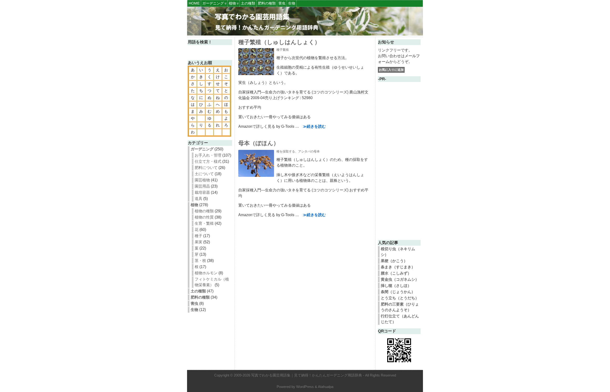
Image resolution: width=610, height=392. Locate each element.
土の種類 (248, 3)
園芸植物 (202, 180)
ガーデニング (213, 3)
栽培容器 (202, 192)
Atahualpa (325, 387)
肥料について (206, 168)
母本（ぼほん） (258, 143)
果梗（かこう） (394, 261)
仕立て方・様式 (208, 161)
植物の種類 (204, 211)
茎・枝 (200, 261)
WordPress (305, 387)
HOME (194, 3)
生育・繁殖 (204, 223)
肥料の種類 (267, 3)
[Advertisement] (399, 164)
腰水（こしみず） (396, 273)
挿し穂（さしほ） (396, 286)
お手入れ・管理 (208, 155)
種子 (198, 236)
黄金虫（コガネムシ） (400, 279)
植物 (232, 3)
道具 (198, 199)
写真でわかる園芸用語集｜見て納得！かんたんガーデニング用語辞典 (306, 375)
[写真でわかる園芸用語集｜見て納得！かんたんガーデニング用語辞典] (305, 21)
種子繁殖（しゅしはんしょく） (279, 42)
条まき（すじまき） (398, 267)
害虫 (281, 3)
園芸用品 (202, 186)
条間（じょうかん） (398, 292)
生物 (291, 3)
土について (204, 174)
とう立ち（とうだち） (400, 298)
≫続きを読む (314, 126)
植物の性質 (204, 217)
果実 (198, 242)
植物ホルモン (206, 273)
